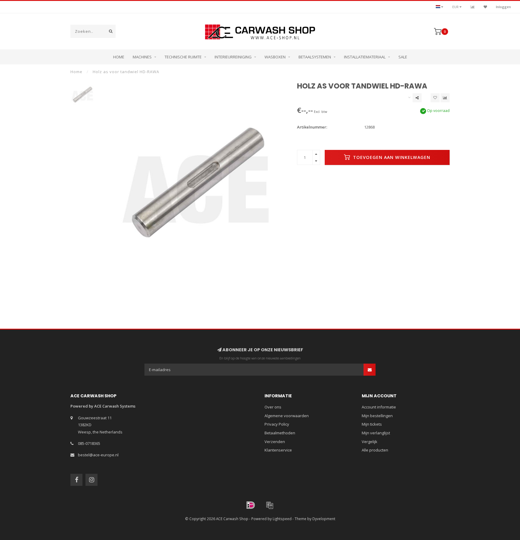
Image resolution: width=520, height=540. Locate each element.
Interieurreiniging (233, 57)
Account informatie (379, 407)
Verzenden (275, 441)
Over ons (273, 407)
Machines (142, 57)
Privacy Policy (277, 424)
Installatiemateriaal (364, 57)
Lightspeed (282, 518)
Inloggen (503, 7)
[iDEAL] (250, 505)
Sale (402, 57)
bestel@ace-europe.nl (98, 455)
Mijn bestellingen (377, 415)
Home (118, 57)
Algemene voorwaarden (287, 415)
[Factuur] (269, 505)
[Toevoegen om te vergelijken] (445, 97)
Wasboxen (275, 57)
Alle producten (375, 450)
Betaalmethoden (280, 433)
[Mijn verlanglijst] (485, 7)
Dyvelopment (323, 518)
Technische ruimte (183, 57)
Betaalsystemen (315, 57)
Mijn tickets (372, 424)
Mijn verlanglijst (376, 433)
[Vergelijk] (473, 7)
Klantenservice (278, 450)
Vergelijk (369, 441)
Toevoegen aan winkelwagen (390, 157)
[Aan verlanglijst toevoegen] (435, 97)
